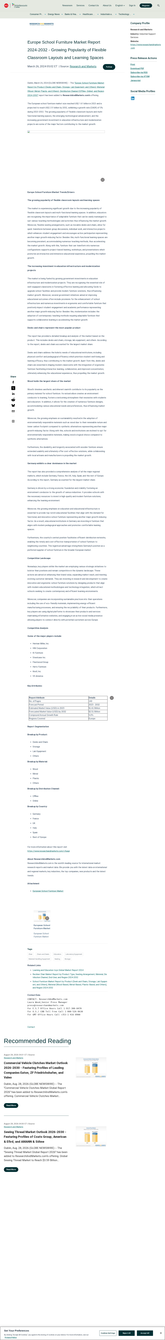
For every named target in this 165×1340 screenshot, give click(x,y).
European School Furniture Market (48, 891)
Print (132, 64)
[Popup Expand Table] (112, 698)
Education (57, 954)
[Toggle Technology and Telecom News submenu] (134, 14)
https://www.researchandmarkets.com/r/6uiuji (48, 851)
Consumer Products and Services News (36, 14)
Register (146, 6)
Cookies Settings (108, 1333)
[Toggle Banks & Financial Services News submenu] (80, 14)
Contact (31, 1027)
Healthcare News (89, 14)
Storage (67, 959)
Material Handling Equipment (39, 959)
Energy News (54, 14)
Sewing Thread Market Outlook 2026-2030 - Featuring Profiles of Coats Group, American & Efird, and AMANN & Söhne (35, 1136)
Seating (57, 959)
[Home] (15, 5)
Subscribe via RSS (138, 72)
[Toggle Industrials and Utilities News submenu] (116, 14)
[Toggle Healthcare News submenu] (98, 14)
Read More (11, 1105)
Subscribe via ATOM (140, 76)
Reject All (127, 1333)
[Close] (161, 1333)
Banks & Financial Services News (71, 14)
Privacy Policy (11, 1337)
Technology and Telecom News (124, 14)
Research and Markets (83, 66)
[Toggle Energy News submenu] (62, 14)
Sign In (132, 5)
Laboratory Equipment (74, 954)
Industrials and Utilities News (107, 14)
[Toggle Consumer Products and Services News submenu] (45, 14)
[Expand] (103, 180)
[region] (82, 1333)
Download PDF (137, 68)
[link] (67, 5)
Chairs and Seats (43, 954)
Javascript (135, 80)
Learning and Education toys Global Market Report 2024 (58, 970)
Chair (30, 954)
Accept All (145, 1333)
